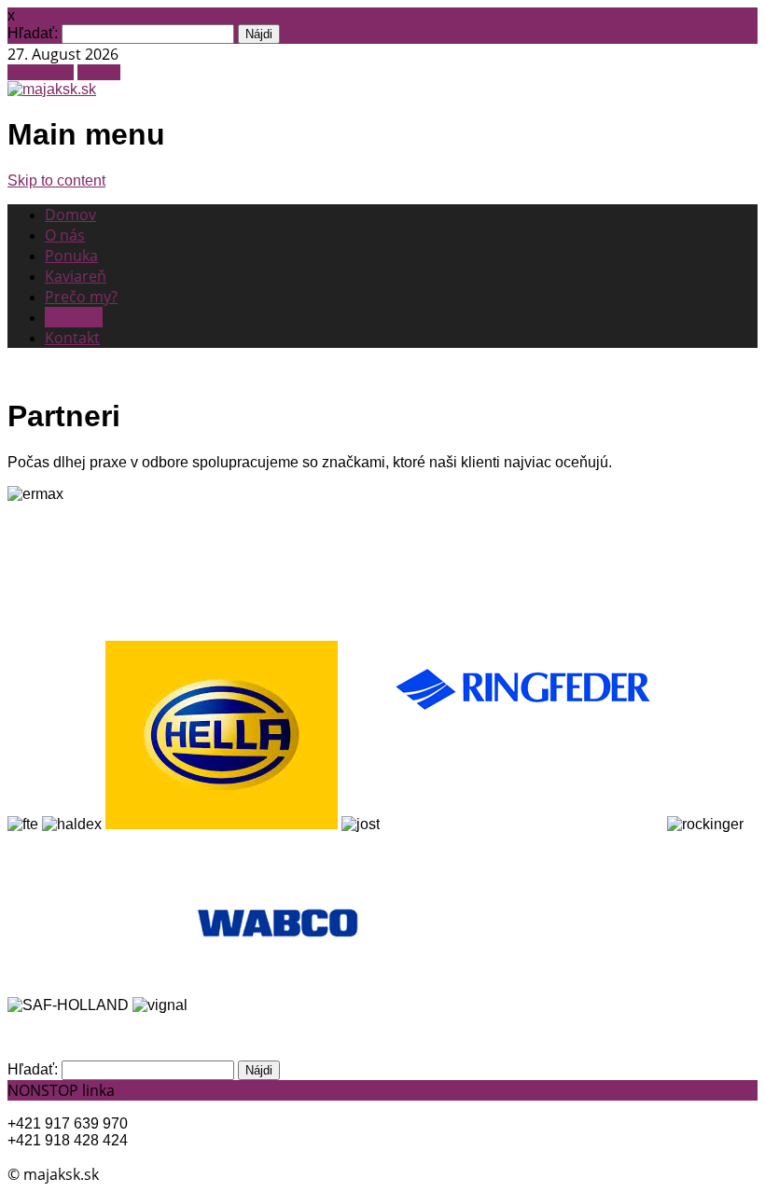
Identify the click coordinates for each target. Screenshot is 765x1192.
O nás (65, 235)
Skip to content (56, 180)
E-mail (98, 72)
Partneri (74, 317)
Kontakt (72, 337)
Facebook (40, 72)
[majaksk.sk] (51, 89)
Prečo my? (81, 296)
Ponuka (71, 255)
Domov (70, 214)
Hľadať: (32, 33)
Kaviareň (75, 276)
